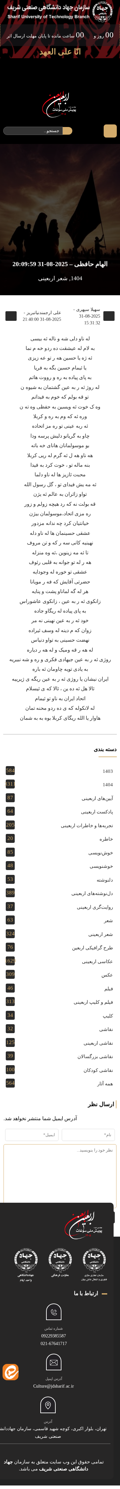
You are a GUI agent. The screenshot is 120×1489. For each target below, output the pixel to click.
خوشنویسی (101, 866)
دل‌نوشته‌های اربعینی (92, 893)
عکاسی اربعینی (97, 961)
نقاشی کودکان (98, 1070)
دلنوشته (105, 880)
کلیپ (108, 1015)
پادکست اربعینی (97, 811)
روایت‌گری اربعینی (95, 907)
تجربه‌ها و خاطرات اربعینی (87, 825)
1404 (76, 278)
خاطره (106, 839)
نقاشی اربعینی (98, 1043)
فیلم (108, 988)
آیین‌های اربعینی (97, 798)
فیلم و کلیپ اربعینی (93, 1002)
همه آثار (105, 1083)
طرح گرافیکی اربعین (92, 947)
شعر (108, 920)
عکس (107, 975)
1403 (108, 771)
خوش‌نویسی (100, 852)
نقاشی (106, 1029)
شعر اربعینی (53, 278)
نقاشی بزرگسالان (95, 1056)
